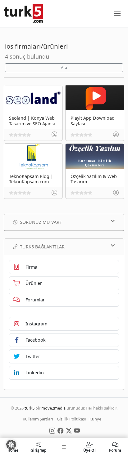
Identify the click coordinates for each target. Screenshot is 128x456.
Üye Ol (89, 450)
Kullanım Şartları (38, 419)
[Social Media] (52, 430)
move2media (53, 408)
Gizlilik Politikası (71, 419)
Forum (115, 450)
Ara (64, 67)
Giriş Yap (38, 450)
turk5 (29, 408)
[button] (11, 445)
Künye (95, 419)
